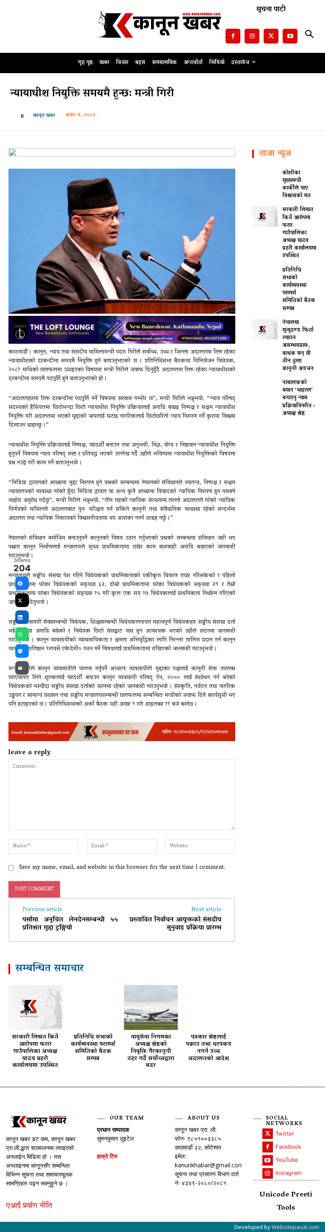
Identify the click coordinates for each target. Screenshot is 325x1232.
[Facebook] (233, 36)
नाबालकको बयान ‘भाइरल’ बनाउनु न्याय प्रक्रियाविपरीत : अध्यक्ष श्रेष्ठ (298, 398)
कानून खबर (44, 115)
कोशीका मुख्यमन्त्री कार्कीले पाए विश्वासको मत (296, 185)
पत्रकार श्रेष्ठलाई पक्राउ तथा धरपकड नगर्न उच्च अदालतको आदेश (208, 1048)
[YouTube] (267, 1160)
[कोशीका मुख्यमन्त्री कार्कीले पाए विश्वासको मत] (265, 180)
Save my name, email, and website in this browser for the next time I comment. (122, 867)
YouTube (286, 1159)
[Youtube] (290, 36)
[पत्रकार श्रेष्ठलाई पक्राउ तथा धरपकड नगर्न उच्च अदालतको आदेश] (209, 1007)
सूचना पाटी (271, 9)
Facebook (288, 1146)
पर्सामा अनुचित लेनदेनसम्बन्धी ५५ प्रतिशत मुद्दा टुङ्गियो (70, 924)
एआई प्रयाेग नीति (29, 1206)
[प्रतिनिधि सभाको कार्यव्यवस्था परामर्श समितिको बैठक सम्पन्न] (93, 1007)
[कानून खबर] (24, 116)
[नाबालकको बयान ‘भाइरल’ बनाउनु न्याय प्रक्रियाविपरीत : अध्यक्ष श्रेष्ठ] (265, 389)
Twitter (284, 1133)
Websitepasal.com (295, 1227)
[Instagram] (252, 36)
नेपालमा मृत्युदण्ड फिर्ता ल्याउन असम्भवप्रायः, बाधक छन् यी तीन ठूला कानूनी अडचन (298, 346)
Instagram (288, 1172)
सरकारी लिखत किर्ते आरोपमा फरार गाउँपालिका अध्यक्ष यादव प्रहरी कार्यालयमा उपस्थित (35, 1051)
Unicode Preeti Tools (285, 1202)
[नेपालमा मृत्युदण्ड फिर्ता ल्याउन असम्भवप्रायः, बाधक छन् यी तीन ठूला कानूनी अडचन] (265, 329)
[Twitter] (271, 36)
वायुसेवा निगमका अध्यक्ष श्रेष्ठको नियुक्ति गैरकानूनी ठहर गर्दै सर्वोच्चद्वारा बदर (150, 1051)
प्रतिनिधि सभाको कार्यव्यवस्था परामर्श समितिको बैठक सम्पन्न (93, 1048)
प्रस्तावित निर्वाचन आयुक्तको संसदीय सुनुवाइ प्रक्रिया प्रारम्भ (175, 924)
